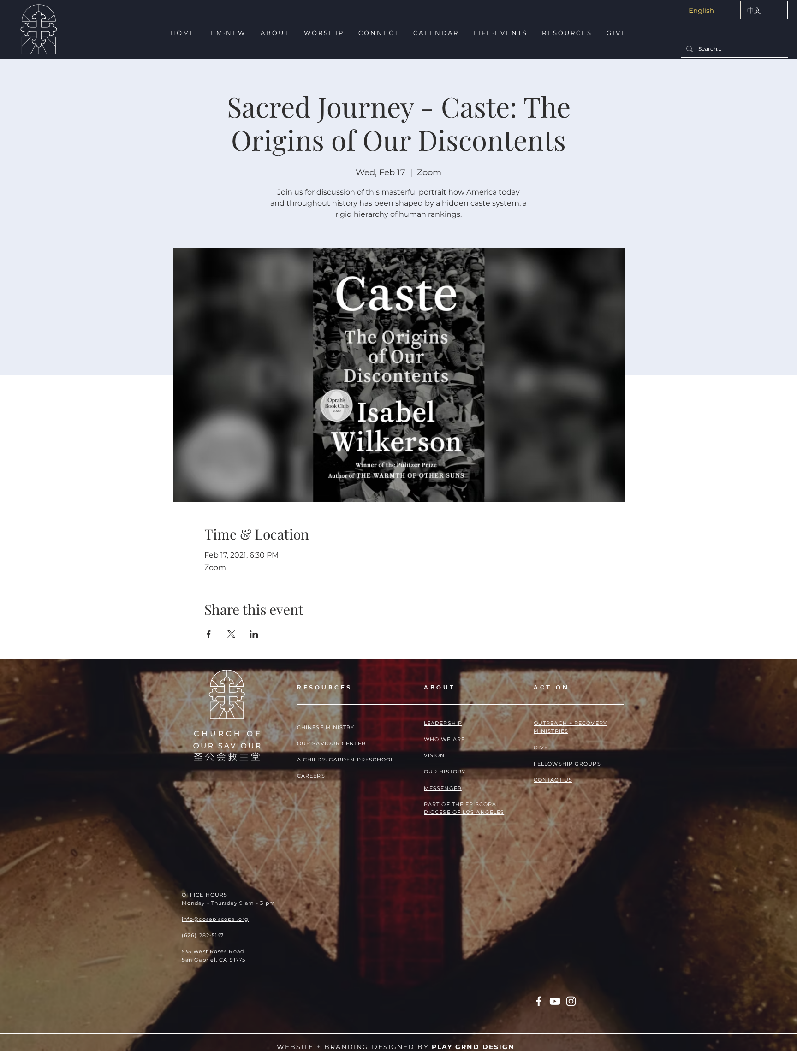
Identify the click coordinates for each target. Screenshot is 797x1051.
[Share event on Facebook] (208, 634)
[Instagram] (571, 1001)
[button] (227, 33)
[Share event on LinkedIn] (254, 634)
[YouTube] (554, 1001)
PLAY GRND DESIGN (473, 1047)
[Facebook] (538, 1001)
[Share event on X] (231, 634)
